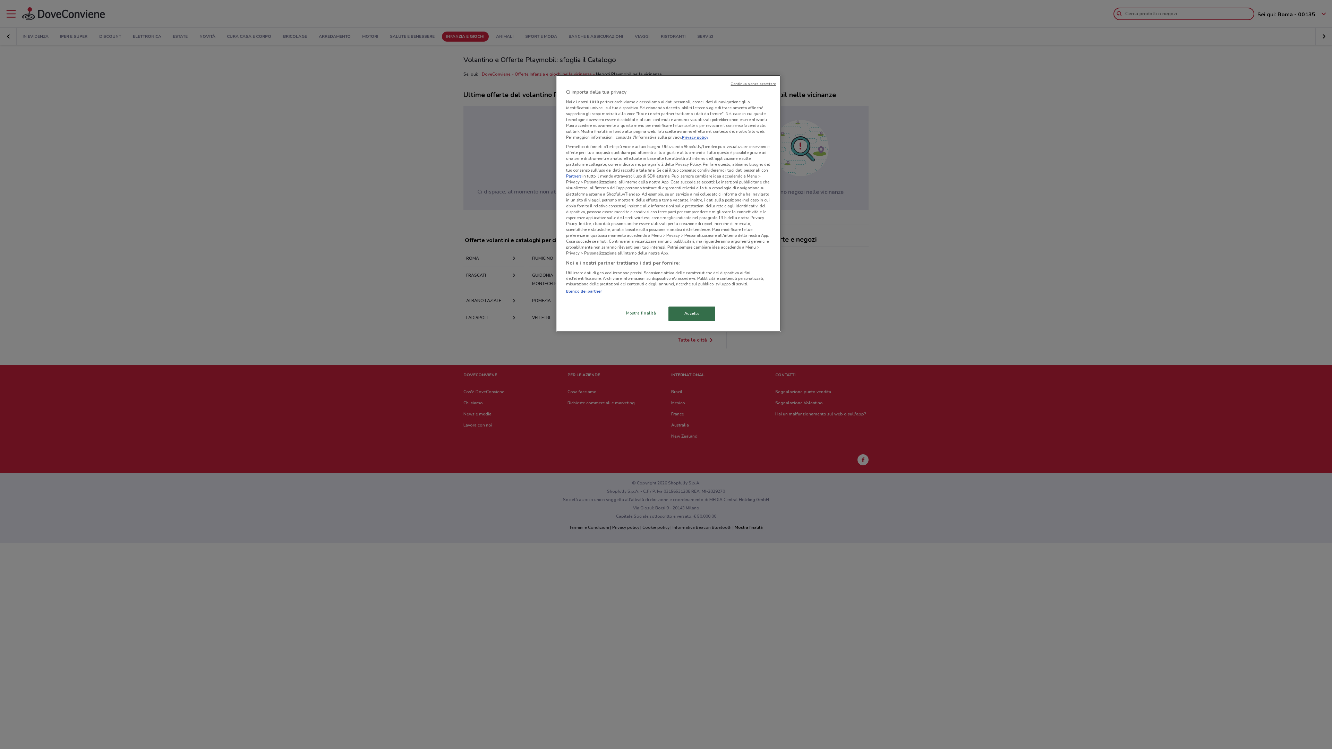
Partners (573, 176)
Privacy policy (695, 137)
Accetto (692, 313)
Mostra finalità (641, 313)
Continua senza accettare (753, 83)
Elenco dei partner (584, 291)
